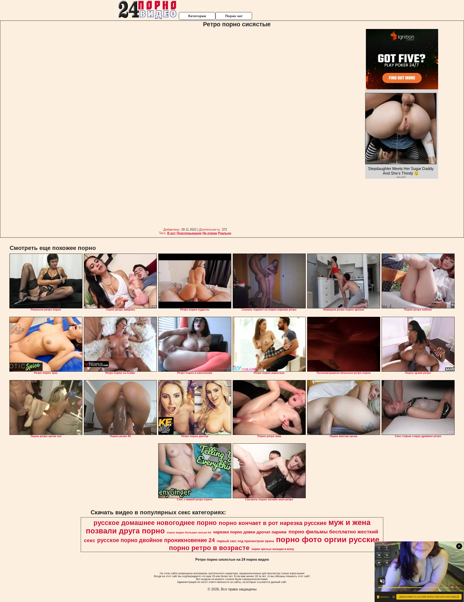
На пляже (210, 233)
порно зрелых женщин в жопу (273, 549)
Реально (224, 233)
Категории (197, 16)
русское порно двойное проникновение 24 (156, 540)
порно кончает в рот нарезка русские (272, 523)
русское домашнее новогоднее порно (155, 522)
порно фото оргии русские (327, 539)
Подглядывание (189, 233)
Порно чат (234, 16)
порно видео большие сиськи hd (189, 532)
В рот (171, 233)
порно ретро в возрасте (209, 548)
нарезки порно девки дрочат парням (250, 532)
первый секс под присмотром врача (245, 541)
